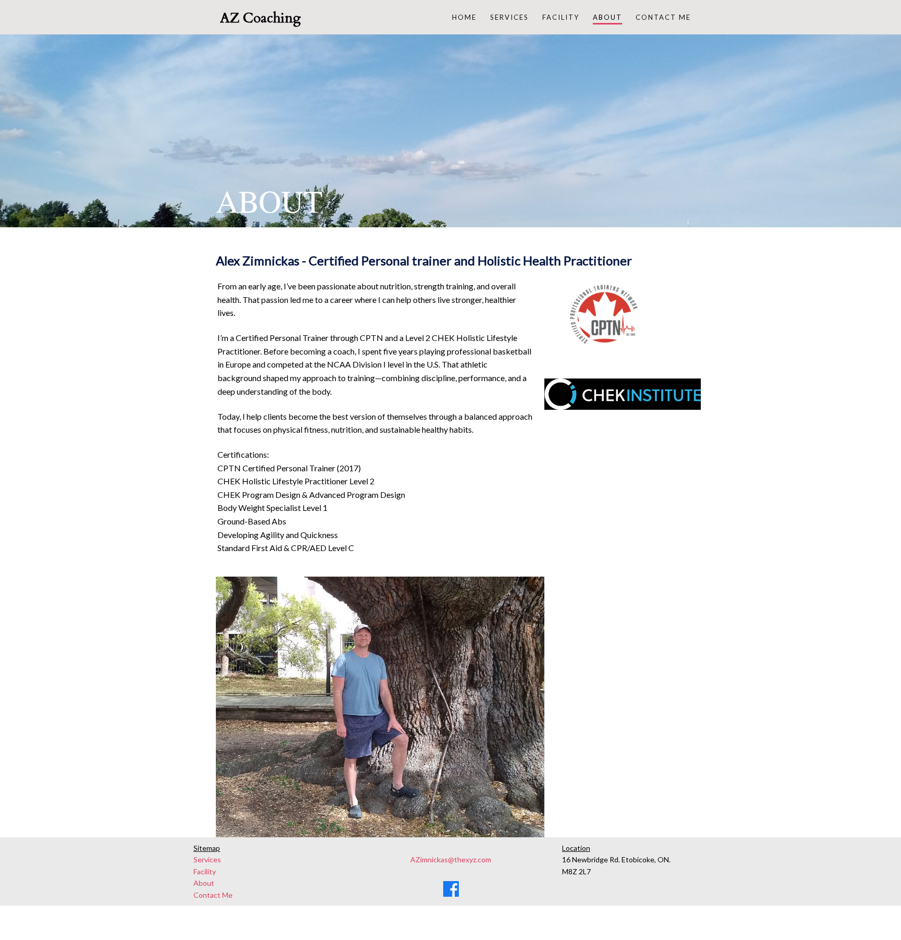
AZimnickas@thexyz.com (450, 859)
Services (207, 859)
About (203, 882)
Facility (204, 871)
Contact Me (213, 894)
